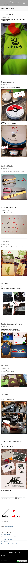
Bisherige (5, 498)
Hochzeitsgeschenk (5, 541)
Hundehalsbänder (7, 166)
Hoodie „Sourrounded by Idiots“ (12, 324)
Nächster (5, 499)
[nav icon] (24, 3)
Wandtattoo (5, 242)
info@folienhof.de (9, 526)
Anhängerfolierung (5, 534)
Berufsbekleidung (7, 14)
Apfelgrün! (5, 365)
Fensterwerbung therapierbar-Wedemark (10, 536)
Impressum (3, 557)
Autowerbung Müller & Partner (8, 539)
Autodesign (5, 283)
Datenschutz (4, 560)
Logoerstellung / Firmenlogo (11, 441)
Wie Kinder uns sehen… (9, 207)
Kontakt (3, 555)
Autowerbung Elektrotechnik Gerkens (9, 543)
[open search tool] (20, 3)
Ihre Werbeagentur (14, 2)
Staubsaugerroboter (7, 82)
